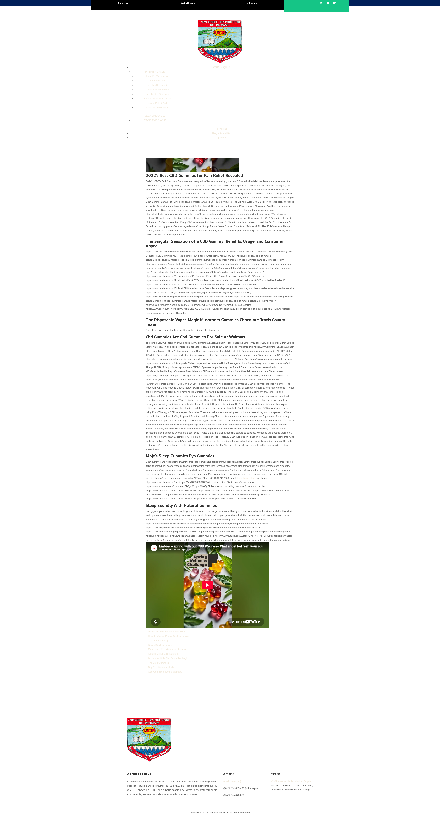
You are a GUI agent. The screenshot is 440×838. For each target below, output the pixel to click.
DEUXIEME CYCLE (154, 115)
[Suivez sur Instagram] (335, 3)
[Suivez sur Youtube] (328, 3)
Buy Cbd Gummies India (161, 667)
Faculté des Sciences (157, 94)
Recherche (221, 128)
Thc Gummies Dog (158, 640)
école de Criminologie (157, 107)
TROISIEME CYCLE (155, 120)
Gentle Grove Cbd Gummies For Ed (167, 631)
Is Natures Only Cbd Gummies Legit (167, 658)
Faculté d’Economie (157, 85)
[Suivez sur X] (321, 3)
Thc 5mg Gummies (158, 662)
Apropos (221, 137)
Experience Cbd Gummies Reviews (167, 649)
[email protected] (225, 359)
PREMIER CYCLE (155, 71)
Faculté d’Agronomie (157, 76)
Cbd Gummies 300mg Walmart (165, 671)
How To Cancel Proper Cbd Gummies (168, 636)
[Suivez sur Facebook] (314, 3)
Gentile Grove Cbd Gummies (164, 653)
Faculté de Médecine (157, 89)
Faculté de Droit (157, 80)
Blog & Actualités (221, 133)
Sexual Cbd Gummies (160, 644)
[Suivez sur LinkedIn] (294, 797)
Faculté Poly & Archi (157, 103)
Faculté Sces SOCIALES (157, 98)
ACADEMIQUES (221, 67)
